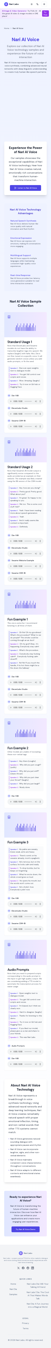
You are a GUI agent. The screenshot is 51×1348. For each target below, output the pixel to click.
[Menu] (44, 4)
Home (6, 28)
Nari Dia (13, 1289)
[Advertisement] (25, 107)
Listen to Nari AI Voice (27, 188)
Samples (13, 1294)
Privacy (25, 1323)
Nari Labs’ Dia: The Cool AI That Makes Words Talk (38, 1295)
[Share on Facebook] (23, 1268)
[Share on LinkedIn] (32, 1268)
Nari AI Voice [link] (18, 28)
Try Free (45, 13)
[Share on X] (18, 1268)
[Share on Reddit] (28, 1268)
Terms (26, 1328)
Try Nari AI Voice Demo (25, 1229)
